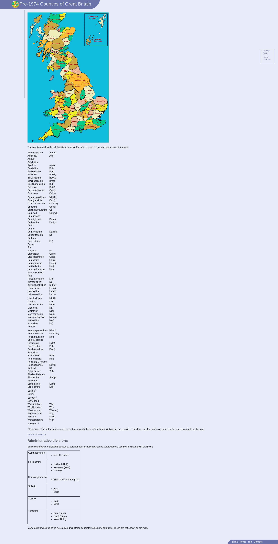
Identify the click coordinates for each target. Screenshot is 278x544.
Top (250, 542)
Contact (258, 542)
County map (266, 51)
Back (235, 542)
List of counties (267, 58)
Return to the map (37, 434)
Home (242, 542)
